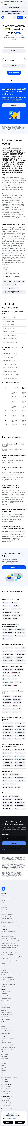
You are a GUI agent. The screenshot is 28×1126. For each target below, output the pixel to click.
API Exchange (5, 1074)
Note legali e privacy (7, 914)
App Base (4, 993)
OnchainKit (4, 1058)
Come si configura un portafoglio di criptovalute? (11, 957)
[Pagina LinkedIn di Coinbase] (6, 1109)
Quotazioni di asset (6, 1012)
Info (2, 895)
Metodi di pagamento (7, 979)
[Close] (24, 1114)
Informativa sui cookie (7, 916)
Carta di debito (5, 1002)
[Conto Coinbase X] (1, 1109)
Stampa (3, 905)
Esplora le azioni (6, 934)
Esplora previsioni (6, 1007)
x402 (2, 1052)
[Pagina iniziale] (2, 17)
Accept (20, 1122)
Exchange (4, 1028)
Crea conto (4, 972)
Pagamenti (4, 1017)
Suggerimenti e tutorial (8, 943)
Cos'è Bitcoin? (5, 950)
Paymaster (4, 1056)
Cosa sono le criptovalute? (9, 952)
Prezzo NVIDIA (5, 1098)
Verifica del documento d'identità (11, 975)
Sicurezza (4, 907)
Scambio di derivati (6, 1031)
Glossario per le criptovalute (9, 945)
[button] (25, 17)
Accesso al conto (6, 982)
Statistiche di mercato (7, 936)
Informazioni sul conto (7, 977)
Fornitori (4, 912)
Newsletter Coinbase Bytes (9, 938)
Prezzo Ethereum (6, 1089)
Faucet (3, 1072)
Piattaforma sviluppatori (8, 1038)
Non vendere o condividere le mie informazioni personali (11, 921)
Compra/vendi (5, 991)
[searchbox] (14, 66)
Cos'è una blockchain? (7, 954)
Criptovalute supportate (8, 984)
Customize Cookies (11, 1118)
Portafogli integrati (7, 1045)
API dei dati (4, 1061)
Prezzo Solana (5, 1091)
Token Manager (5, 1019)
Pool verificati (5, 1033)
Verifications (5, 1063)
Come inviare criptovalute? (9, 961)
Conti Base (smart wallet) (8, 1047)
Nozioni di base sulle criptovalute (11, 940)
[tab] (3, 81)
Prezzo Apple (5, 1100)
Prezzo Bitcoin (5, 1086)
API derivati (4, 1081)
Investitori (4, 909)
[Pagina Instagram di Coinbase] (10, 1109)
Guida (3, 968)
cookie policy (10, 1113)
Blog (2, 902)
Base (2, 1040)
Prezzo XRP (4, 1093)
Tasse (3, 963)
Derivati (3, 1005)
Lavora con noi (5, 898)
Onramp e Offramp (6, 1049)
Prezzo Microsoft (6, 1103)
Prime (3, 1024)
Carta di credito (5, 1000)
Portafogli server (6, 1042)
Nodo (2, 1065)
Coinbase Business (6, 1014)
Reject (8, 1122)
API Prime (4, 1079)
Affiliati (3, 900)
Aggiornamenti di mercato (8, 947)
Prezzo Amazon (5, 1105)
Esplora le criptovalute (8, 931)
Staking (3, 1026)
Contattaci (4, 970)
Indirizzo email (5, 834)
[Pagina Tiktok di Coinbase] (15, 1109)
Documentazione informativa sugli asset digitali (13, 925)
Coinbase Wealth (6, 998)
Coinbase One (5, 996)
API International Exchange (9, 1077)
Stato (3, 986)
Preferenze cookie (6, 918)
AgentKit (4, 1068)
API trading (4, 1054)
